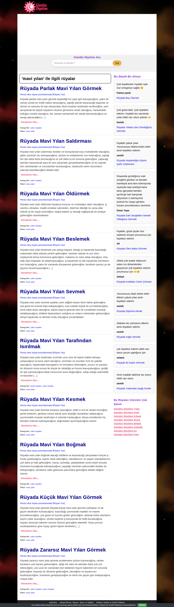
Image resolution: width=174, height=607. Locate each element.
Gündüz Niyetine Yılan (127, 409)
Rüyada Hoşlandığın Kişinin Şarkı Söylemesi (132, 162)
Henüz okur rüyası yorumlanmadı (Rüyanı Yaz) (42, 94)
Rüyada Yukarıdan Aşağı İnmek (134, 388)
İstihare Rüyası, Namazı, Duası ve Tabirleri (77, 602)
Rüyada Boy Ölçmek (128, 98)
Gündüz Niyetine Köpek (127, 416)
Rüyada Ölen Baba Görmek (132, 248)
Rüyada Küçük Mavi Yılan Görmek (61, 497)
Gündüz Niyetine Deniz (127, 420)
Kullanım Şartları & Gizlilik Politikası (110, 602)
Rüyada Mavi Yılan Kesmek (53, 399)
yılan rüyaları (36, 128)
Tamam (142, 605)
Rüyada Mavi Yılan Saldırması (55, 141)
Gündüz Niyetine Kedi (126, 412)
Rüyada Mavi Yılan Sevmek (52, 291)
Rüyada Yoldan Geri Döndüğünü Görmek (134, 129)
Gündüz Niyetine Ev (125, 431)
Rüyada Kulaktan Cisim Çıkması (134, 281)
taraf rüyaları (36, 386)
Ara (117, 63)
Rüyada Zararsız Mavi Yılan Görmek (63, 550)
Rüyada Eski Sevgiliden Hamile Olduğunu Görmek (134, 217)
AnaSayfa (53, 602)
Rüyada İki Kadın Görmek (131, 362)
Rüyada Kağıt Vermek (128, 337)
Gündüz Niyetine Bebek (127, 423)
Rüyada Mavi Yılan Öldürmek (55, 193)
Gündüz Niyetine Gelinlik (128, 427)
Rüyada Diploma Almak (129, 311)
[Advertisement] (87, 34)
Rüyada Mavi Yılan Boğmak (53, 444)
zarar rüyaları (48, 589)
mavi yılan (30, 131)
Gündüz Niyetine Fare (126, 434)
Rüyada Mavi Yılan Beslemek (55, 239)
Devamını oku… (30, 122)
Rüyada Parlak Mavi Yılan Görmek (61, 88)
